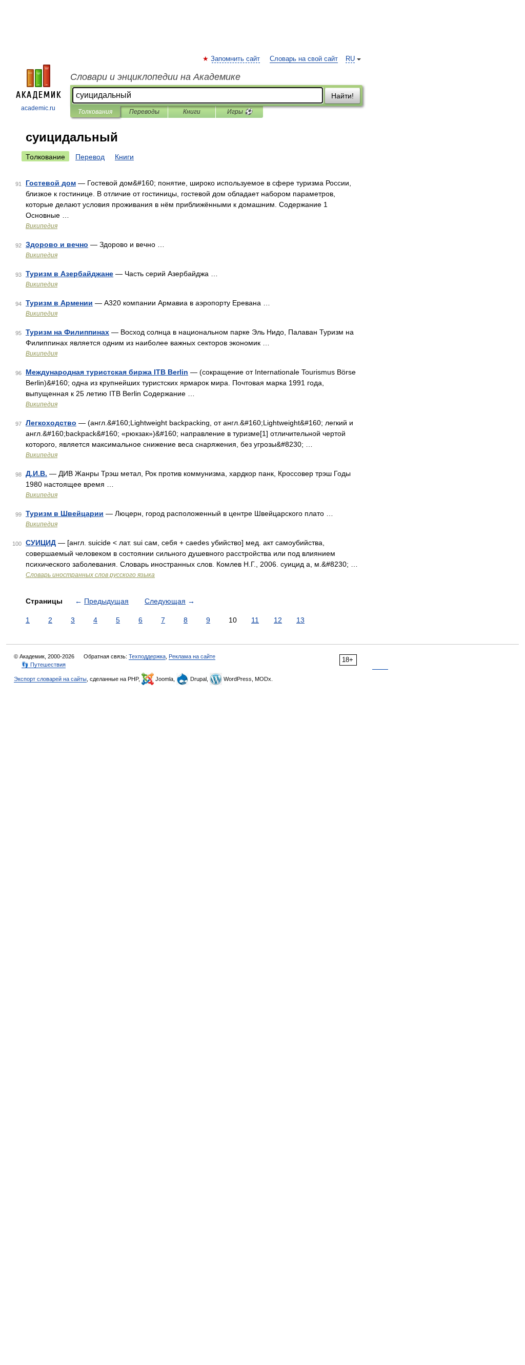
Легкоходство (51, 423)
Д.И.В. (36, 473)
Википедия (41, 226)
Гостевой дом (51, 183)
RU (350, 59)
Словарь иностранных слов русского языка (90, 574)
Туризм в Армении (59, 303)
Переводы (144, 111)
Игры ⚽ (239, 111)
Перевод (90, 157)
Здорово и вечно (57, 244)
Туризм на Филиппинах (67, 332)
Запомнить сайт (236, 59)
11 (255, 620)
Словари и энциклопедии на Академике (155, 77)
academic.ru (38, 108)
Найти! (342, 96)
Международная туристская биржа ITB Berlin (107, 372)
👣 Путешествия (44, 664)
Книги (191, 111)
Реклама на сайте (192, 656)
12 (278, 620)
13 (300, 620)
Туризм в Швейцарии (65, 513)
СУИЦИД (41, 543)
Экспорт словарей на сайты (50, 679)
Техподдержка (147, 656)
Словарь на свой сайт (304, 59)
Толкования (95, 111)
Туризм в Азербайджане (69, 274)
